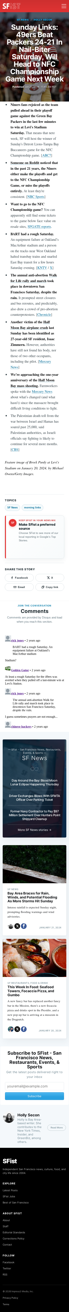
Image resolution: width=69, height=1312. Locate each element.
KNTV (42, 267)
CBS (15, 449)
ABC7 (46, 155)
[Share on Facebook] (24, 926)
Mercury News (42, 391)
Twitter (7, 1268)
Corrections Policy (13, 1238)
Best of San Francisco (16, 1202)
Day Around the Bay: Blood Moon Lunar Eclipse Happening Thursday (34, 782)
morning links (32, 507)
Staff (5, 1226)
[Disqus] (34, 681)
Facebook (8, 1262)
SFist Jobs (9, 1196)
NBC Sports (35, 196)
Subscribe (34, 1096)
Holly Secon (43, 19)
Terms (6, 1304)
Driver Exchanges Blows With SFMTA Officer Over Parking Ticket (34, 798)
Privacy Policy (10, 1297)
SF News (23, 19)
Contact (7, 1244)
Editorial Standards (14, 1232)
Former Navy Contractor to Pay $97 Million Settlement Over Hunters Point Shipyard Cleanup (34, 815)
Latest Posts (10, 1190)
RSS (5, 1274)
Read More (57, 1127)
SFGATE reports (39, 226)
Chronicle (44, 314)
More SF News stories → (34, 830)
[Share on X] (17, 926)
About (6, 1220)
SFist (10, 1161)
